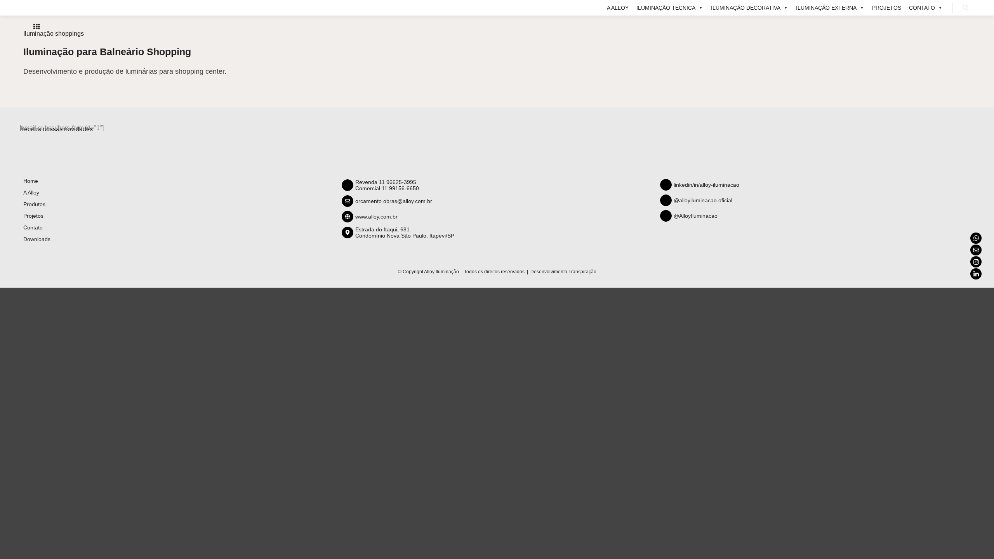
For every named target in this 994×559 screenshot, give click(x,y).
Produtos (34, 204)
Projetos (886, 8)
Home (30, 181)
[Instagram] (976, 261)
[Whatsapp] (976, 238)
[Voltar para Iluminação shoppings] (36, 26)
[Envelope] (976, 250)
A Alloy (618, 8)
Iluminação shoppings (53, 33)
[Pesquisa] (966, 8)
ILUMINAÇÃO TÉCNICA (665, 8)
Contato (922, 8)
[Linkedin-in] (976, 274)
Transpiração (582, 271)
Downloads (36, 239)
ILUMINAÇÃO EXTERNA (826, 8)
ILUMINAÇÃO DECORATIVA (745, 8)
